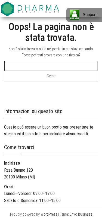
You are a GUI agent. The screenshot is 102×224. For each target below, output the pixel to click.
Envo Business (81, 214)
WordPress (49, 214)
